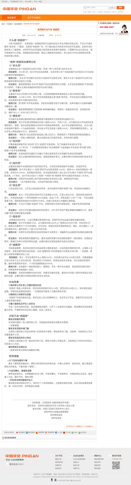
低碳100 (76, 462)
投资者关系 (59, 462)
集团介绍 (58, 459)
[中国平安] (19, 8)
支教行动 (76, 468)
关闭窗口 (89, 426)
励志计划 (76, 465)
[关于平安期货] (33, 18)
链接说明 (97, 465)
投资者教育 (18, 24)
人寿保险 (100, 12)
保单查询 (107, 12)
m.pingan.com (117, 459)
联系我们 (125, 34)
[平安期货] (12, 18)
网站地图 (97, 468)
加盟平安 (58, 465)
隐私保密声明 (98, 459)
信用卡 (114, 12)
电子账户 (121, 12)
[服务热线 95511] (18, 463)
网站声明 (97, 462)
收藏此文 (79, 426)
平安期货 (9, 24)
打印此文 (70, 426)
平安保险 (48, 474)
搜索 (120, 7)
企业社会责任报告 (79, 459)
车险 (93, 12)
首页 (3, 24)
